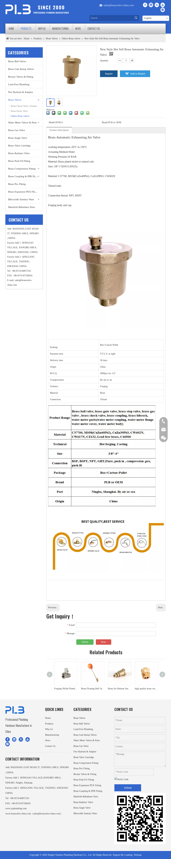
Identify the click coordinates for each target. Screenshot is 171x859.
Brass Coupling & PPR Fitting (23, 176)
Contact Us (50, 746)
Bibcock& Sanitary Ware (21, 199)
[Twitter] (157, 5)
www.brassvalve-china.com (18, 813)
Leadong (128, 855)
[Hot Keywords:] (136, 18)
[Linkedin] (151, 5)
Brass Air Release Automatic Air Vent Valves (119, 688)
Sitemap (137, 855)
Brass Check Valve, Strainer (24, 106)
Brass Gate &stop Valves (21, 69)
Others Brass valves (20, 116)
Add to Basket (137, 73)
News (47, 740)
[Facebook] (145, 5)
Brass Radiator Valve (19, 153)
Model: (52, 122)
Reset (103, 642)
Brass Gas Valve (16, 130)
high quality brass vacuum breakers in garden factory (146, 688)
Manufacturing (52, 735)
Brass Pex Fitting (17, 184)
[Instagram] (162, 9)
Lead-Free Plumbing (18, 84)
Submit (84, 642)
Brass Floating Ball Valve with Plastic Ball (92, 688)
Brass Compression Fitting (22, 168)
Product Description (59, 130)
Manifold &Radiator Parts (21, 207)
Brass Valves (14, 99)
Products (49, 723)
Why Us (49, 729)
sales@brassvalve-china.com (119, 5)
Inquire (109, 73)
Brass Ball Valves (17, 61)
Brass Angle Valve (17, 138)
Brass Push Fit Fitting (19, 161)
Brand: (105, 122)
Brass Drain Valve (19, 111)
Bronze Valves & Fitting (20, 76)
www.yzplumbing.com (16, 808)
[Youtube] (162, 5)
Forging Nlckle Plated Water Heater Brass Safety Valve (65, 688)
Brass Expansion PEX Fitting (23, 191)
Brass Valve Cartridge (19, 145)
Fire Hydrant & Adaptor (20, 92)
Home (48, 718)
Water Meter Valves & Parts (22, 122)
